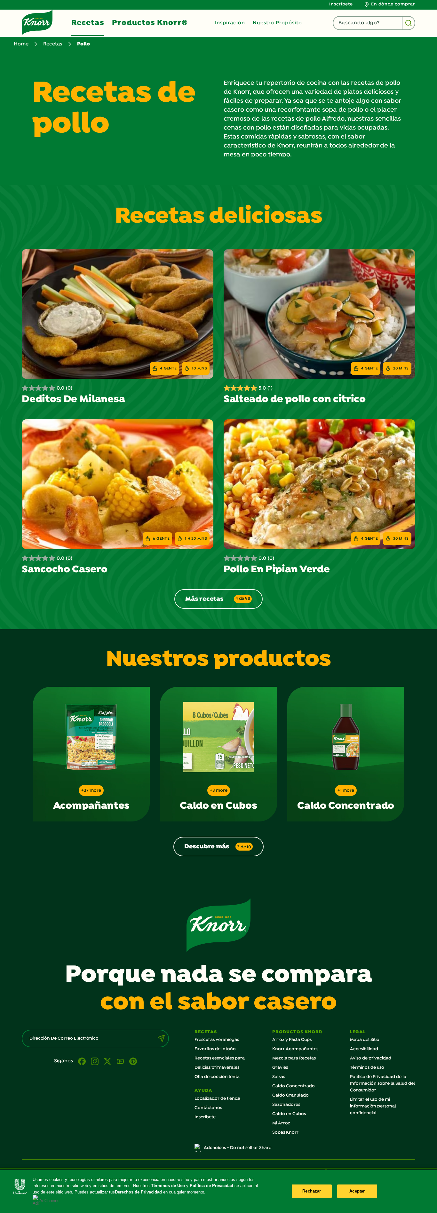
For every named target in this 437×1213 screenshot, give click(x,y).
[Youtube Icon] (120, 1061)
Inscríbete (341, 4)
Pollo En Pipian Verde (277, 570)
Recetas (87, 23)
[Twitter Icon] (107, 1061)
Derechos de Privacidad (138, 1192)
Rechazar (311, 1191)
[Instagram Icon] (95, 1061)
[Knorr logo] (218, 925)
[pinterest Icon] (133, 1061)
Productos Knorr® (150, 23)
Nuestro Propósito (277, 23)
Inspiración (230, 23)
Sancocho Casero (64, 570)
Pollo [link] (83, 44)
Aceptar (357, 1191)
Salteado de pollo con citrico (295, 399)
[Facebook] (82, 1061)
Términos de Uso (168, 1185)
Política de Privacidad (212, 1185)
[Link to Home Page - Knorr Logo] (37, 22)
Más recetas (217, 599)
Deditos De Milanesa (73, 399)
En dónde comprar (393, 4)
